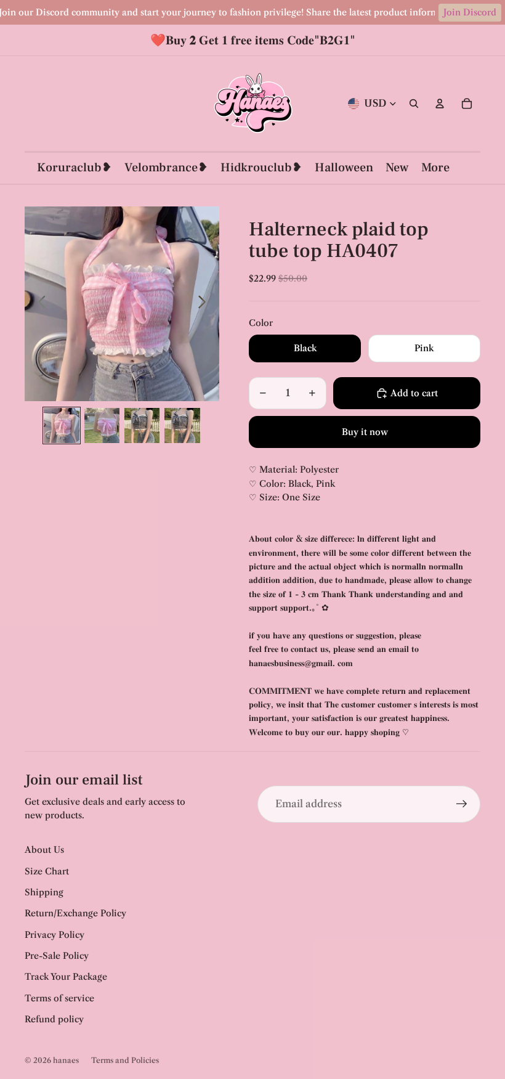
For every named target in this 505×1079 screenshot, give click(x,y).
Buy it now (365, 432)
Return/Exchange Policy (75, 913)
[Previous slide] (38, 303)
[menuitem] (435, 168)
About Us (44, 849)
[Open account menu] (439, 103)
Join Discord (469, 12)
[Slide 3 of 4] (142, 425)
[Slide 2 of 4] (101, 425)
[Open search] (413, 103)
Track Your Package (66, 976)
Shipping (44, 892)
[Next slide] (205, 303)
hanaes (66, 1060)
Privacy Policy (54, 934)
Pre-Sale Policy (57, 955)
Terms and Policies (125, 1060)
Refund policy (54, 1019)
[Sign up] (462, 804)
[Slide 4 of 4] (182, 425)
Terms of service (59, 998)
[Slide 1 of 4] (61, 425)
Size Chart (47, 871)
